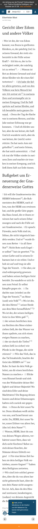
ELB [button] (27, 12)
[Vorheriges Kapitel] (5, 519)
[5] (24, 238)
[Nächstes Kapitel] (33, 519)
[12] (31, 308)
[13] (26, 316)
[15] (24, 361)
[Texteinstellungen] (35, 12)
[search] (17, 12)
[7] (12, 251)
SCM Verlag (7, 20)
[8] (31, 251)
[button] (36, 4)
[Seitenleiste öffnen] (19, 526)
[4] (22, 198)
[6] (7, 247)
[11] (18, 304)
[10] (19, 300)
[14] (30, 341)
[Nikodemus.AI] (5, 513)
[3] (13, 146)
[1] (16, 69)
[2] (22, 93)
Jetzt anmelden (25, 6)
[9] (21, 296)
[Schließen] (33, 502)
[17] (27, 464)
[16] (23, 427)
